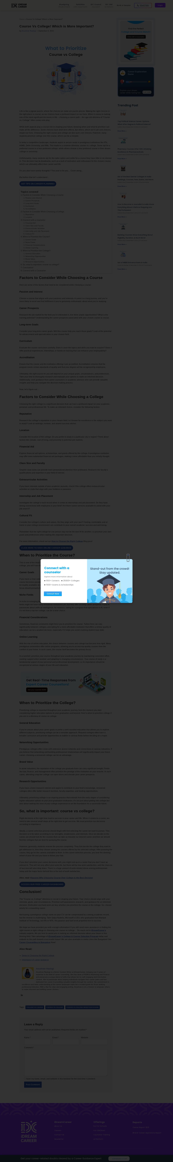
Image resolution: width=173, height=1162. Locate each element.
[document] (86, 581)
